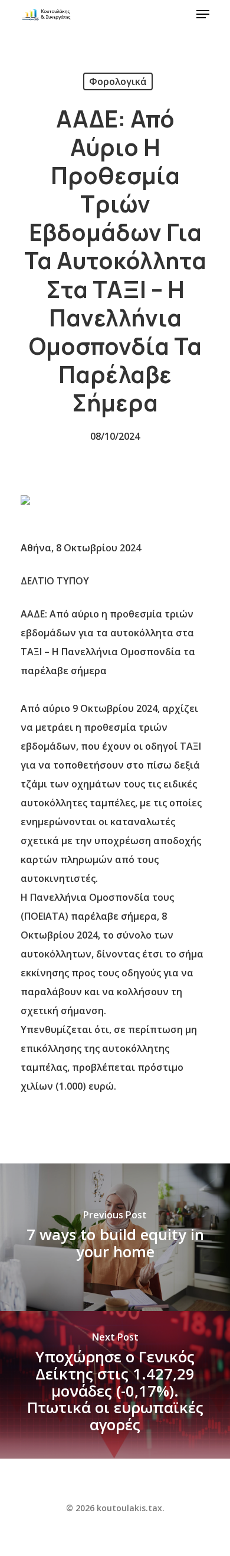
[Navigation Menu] (202, 14)
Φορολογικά (118, 81)
